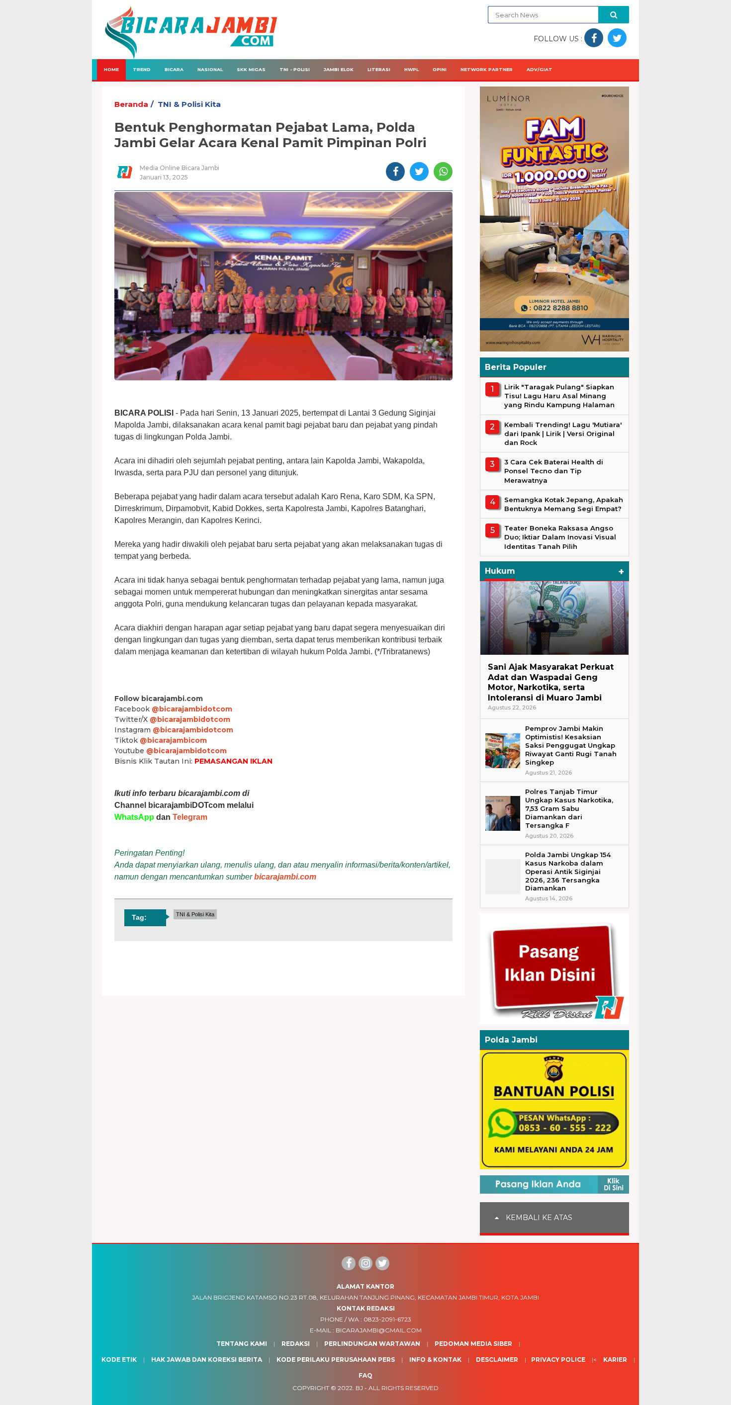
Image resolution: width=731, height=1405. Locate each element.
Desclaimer (497, 1359)
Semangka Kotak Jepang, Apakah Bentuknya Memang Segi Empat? (563, 504)
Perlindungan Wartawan (372, 1343)
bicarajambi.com (285, 877)
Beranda (131, 104)
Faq (365, 1375)
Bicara (174, 69)
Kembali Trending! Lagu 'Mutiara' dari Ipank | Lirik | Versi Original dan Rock (563, 433)
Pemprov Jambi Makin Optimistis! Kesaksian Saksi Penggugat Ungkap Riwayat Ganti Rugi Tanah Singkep (571, 745)
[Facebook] (349, 1263)
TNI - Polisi (294, 69)
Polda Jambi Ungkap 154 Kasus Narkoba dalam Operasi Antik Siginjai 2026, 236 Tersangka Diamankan (568, 871)
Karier (615, 1359)
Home (111, 69)
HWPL (411, 69)
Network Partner (486, 69)
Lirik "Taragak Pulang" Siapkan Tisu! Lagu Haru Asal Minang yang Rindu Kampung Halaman (559, 396)
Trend (142, 69)
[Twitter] (382, 1263)
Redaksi (295, 1343)
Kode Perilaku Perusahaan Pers (335, 1359)
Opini (440, 69)
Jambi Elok (339, 69)
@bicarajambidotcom (192, 708)
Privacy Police (558, 1359)
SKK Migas (251, 69)
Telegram (190, 817)
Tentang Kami (241, 1343)
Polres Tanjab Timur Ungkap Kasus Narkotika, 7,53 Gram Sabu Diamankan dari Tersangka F (569, 808)
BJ (359, 1388)
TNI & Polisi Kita (189, 104)
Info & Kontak (435, 1359)
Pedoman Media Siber (473, 1343)
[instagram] (365, 1263)
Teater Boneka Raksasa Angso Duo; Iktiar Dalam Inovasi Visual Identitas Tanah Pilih (560, 537)
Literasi (378, 69)
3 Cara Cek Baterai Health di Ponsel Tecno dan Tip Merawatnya (553, 471)
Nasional (210, 69)
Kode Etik (119, 1359)
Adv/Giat (539, 69)
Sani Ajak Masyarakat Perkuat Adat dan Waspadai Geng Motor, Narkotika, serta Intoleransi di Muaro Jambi (551, 682)
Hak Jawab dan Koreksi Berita (206, 1359)
